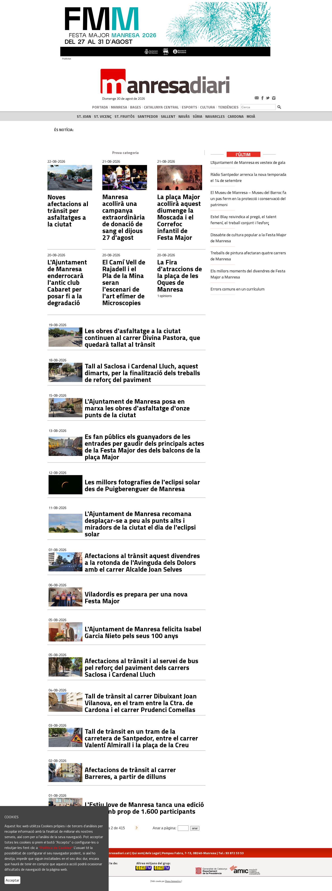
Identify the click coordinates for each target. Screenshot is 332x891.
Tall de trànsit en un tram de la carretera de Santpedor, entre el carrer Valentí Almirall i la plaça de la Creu (141, 738)
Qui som (138, 853)
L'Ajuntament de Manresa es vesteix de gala (247, 162)
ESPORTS (189, 107)
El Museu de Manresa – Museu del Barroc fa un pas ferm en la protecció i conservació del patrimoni (248, 198)
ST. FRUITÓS (125, 116)
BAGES (135, 107)
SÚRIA (197, 116)
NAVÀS (184, 116)
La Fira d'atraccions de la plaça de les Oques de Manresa (179, 275)
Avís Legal (152, 853)
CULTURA (207, 107)
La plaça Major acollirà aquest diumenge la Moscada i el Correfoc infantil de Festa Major (179, 217)
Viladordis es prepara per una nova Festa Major (136, 597)
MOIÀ (251, 116)
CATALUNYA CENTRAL (161, 107)
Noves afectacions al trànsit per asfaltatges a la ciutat (67, 210)
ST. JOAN (84, 116)
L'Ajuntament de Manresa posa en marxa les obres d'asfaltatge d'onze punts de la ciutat (137, 408)
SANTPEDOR (148, 116)
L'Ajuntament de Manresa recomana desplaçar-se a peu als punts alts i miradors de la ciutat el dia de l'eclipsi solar (140, 523)
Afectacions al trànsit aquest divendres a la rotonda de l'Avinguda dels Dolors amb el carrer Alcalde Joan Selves (142, 562)
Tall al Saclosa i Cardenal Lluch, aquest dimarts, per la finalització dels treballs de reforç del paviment (142, 373)
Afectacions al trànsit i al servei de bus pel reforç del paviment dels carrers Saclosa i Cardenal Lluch (141, 667)
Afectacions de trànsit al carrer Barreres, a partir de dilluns (130, 773)
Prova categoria (125, 152)
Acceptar (12, 880)
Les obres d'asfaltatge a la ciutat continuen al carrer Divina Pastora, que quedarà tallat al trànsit (142, 337)
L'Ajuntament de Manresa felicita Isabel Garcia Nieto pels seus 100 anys (143, 632)
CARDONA (236, 116)
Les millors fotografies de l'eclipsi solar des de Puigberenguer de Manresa (142, 485)
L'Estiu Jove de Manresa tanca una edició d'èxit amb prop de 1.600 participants (144, 807)
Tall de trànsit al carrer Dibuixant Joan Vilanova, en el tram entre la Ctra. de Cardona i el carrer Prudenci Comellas (141, 703)
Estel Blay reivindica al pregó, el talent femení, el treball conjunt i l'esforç (243, 220)
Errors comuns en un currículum (237, 289)
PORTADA (100, 107)
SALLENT (168, 116)
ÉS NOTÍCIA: (63, 129)
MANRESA (119, 107)
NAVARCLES (215, 116)
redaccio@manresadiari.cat (109, 853)
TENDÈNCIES (228, 107)
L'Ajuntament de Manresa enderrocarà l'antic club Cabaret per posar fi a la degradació (67, 282)
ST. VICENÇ (103, 116)
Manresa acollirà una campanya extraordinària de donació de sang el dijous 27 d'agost (123, 217)
